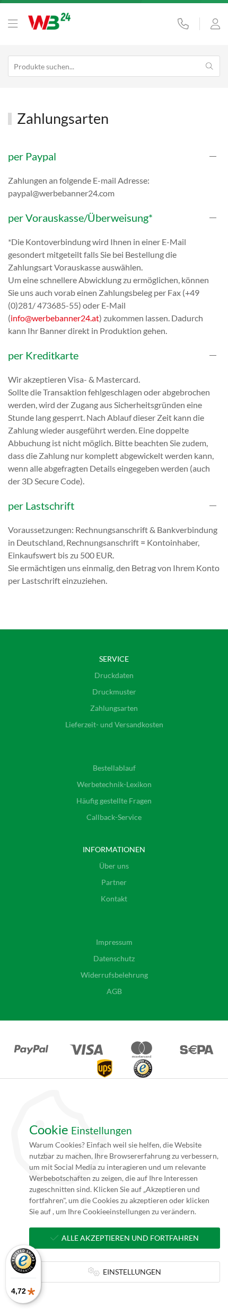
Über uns (114, 865)
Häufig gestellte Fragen (114, 800)
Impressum (114, 941)
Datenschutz (114, 958)
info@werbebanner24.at (55, 318)
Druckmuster (114, 691)
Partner (114, 882)
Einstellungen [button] (130, 1271)
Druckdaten (114, 675)
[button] (12, 24)
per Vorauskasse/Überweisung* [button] (80, 217)
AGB (114, 991)
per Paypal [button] (32, 156)
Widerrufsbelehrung (114, 974)
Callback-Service (114, 817)
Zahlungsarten (114, 707)
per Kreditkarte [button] (43, 355)
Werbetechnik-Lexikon (114, 784)
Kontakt (114, 898)
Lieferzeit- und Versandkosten (114, 724)
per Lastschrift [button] (41, 505)
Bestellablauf (114, 767)
